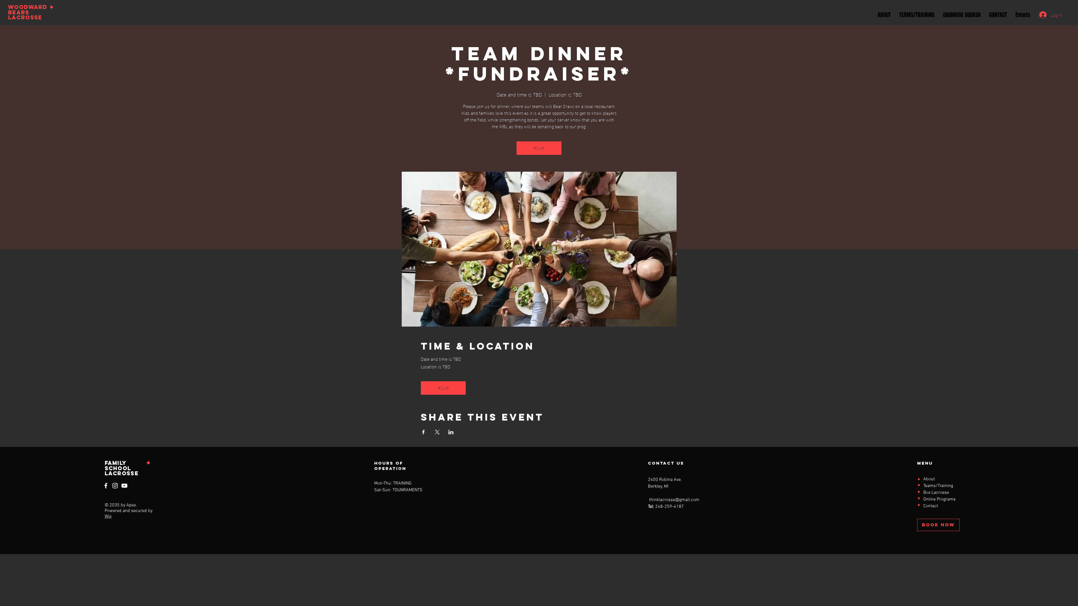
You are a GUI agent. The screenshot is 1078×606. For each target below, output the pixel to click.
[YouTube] (124, 485)
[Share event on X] (437, 432)
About (929, 479)
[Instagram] (115, 485)
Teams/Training (938, 486)
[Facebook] (105, 485)
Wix (108, 516)
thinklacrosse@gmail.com (674, 500)
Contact (930, 506)
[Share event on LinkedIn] (451, 432)
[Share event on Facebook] (423, 432)
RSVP (539, 148)
